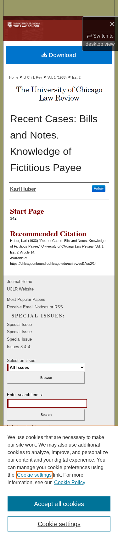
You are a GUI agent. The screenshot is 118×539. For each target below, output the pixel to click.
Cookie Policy (69, 482)
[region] (59, 482)
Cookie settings (34, 475)
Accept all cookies (59, 503)
